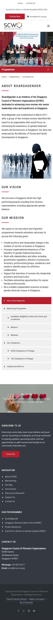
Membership (10, 481)
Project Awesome (13, 527)
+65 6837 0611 (18, 565)
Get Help (9, 485)
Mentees (14, 335)
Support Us (10, 497)
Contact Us (30, 3)
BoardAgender (11, 519)
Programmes (14, 77)
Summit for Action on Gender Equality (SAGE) (25, 531)
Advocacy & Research (14, 493)
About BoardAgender (16, 300)
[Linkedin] (29, 611)
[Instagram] (23, 611)
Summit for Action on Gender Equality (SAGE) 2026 (26, 10)
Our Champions (13, 343)
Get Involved (10, 489)
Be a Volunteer (26, 602)
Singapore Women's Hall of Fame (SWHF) (23, 523)
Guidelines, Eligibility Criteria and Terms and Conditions (29, 317)
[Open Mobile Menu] (48, 26)
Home (20, 3)
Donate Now (14, 16)
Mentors (14, 327)
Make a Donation (37, 599)
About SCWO (11, 477)
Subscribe (10, 454)
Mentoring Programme (16, 308)
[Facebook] (18, 611)
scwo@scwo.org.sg (37, 16)
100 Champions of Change (22, 358)
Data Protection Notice (17, 599)
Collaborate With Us (15, 366)
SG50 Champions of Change (22, 351)
